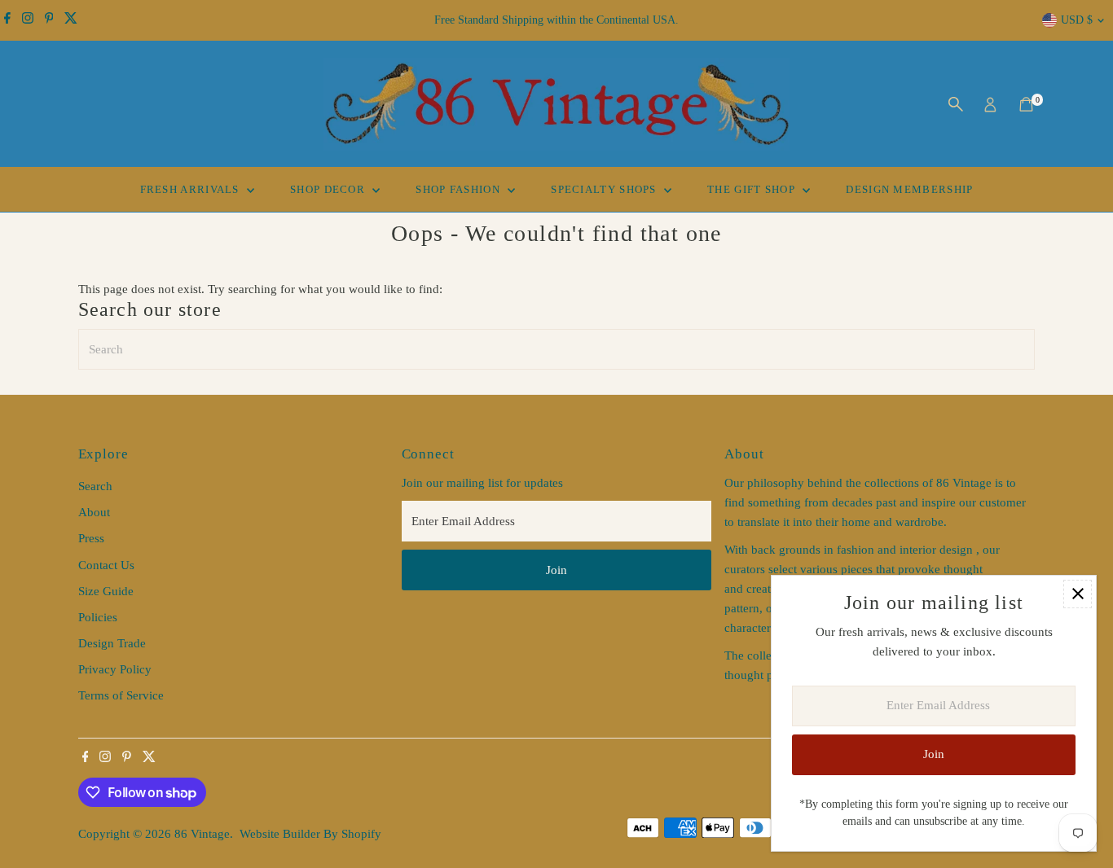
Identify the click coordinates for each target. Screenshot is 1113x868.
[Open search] (955, 104)
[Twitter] (70, 20)
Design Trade (112, 643)
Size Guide (106, 591)
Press (91, 538)
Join (556, 569)
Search (95, 486)
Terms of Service (121, 695)
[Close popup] (1077, 594)
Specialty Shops (605, 189)
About (94, 512)
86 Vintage (202, 833)
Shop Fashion (460, 189)
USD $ (1077, 20)
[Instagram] (27, 20)
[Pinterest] (49, 20)
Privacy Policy (115, 669)
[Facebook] (7, 20)
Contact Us (106, 565)
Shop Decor (329, 189)
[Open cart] (1026, 104)
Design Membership (909, 189)
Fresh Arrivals (192, 189)
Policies (97, 617)
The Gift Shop (752, 189)
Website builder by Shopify (310, 833)
